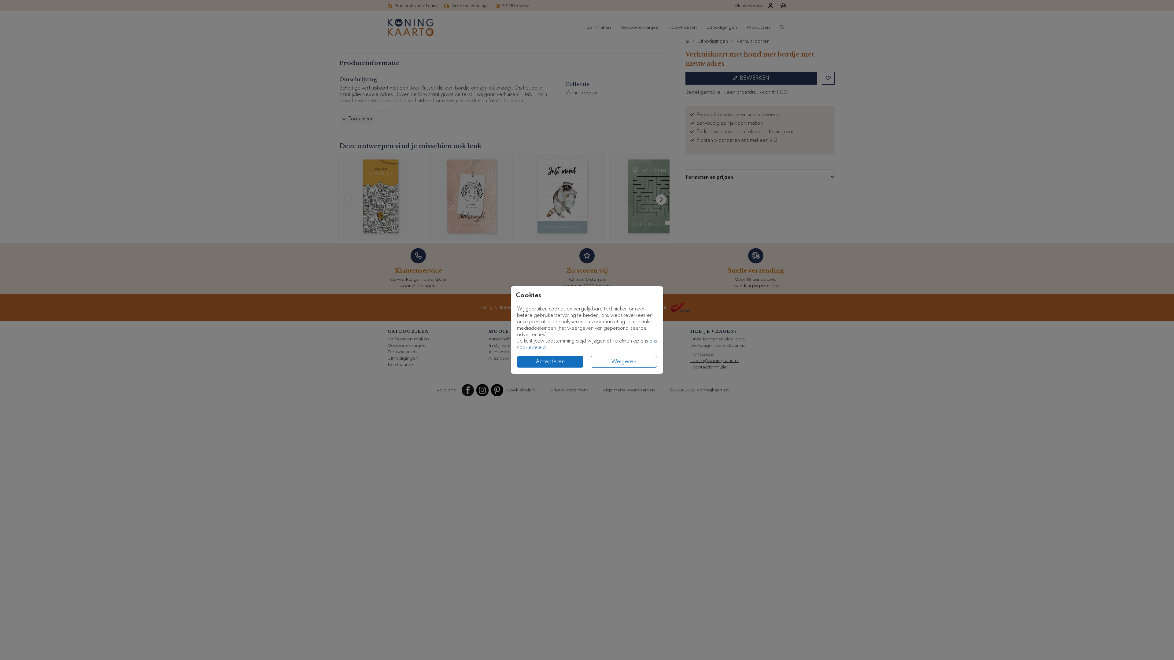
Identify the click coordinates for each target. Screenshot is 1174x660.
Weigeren (624, 362)
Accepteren (550, 362)
